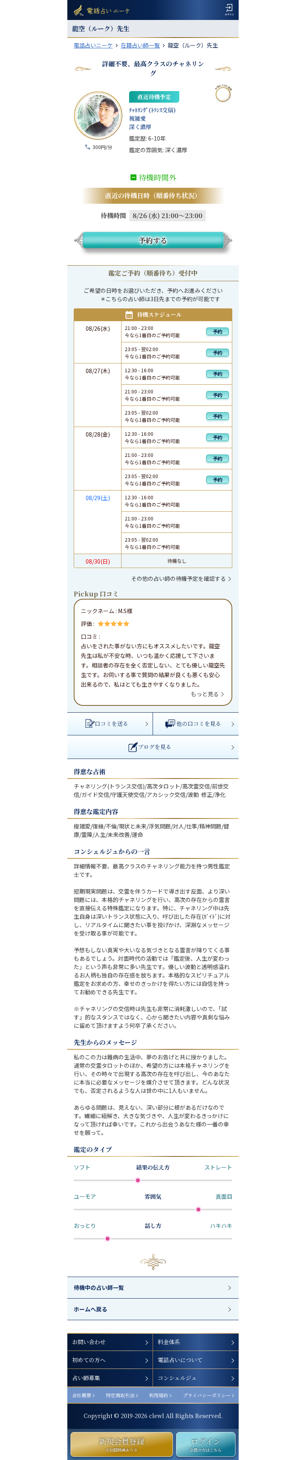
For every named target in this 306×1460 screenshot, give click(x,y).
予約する (153, 240)
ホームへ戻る (90, 1309)
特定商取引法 (120, 1395)
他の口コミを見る (199, 723)
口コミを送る (111, 723)
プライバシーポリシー (207, 1395)
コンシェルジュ (177, 1378)
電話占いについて (180, 1360)
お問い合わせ (89, 1342)
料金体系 (169, 1342)
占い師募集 (86, 1378)
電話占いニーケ (93, 45)
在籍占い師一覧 (140, 45)
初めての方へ (89, 1360)
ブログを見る (154, 747)
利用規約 (158, 1395)
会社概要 (81, 1395)
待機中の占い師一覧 (99, 1287)
